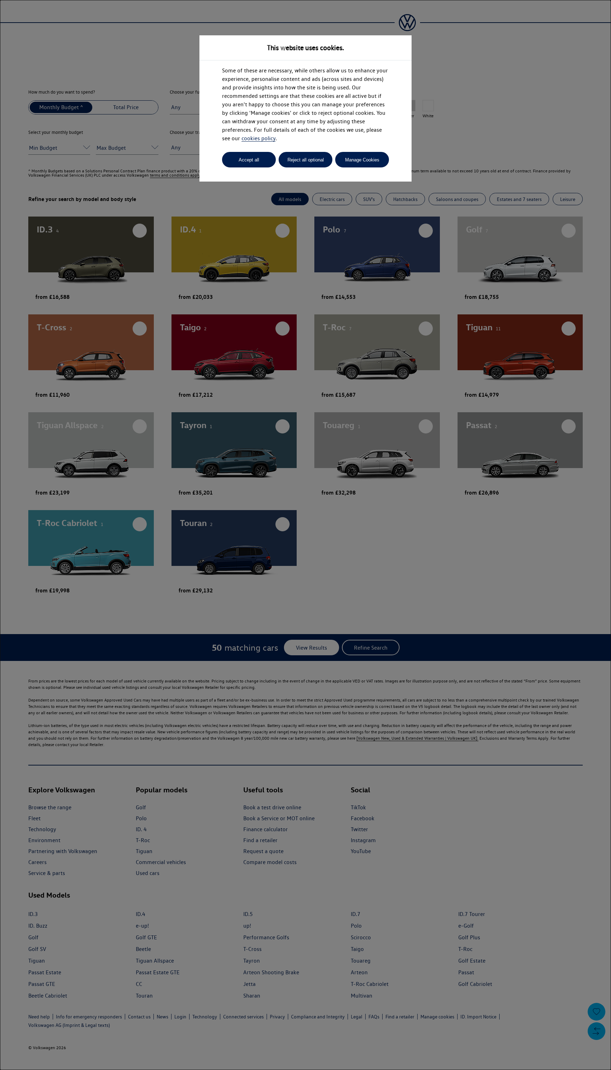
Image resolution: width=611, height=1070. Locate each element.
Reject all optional (305, 159)
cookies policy (258, 138)
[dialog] (305, 535)
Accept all (249, 159)
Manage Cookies (362, 159)
